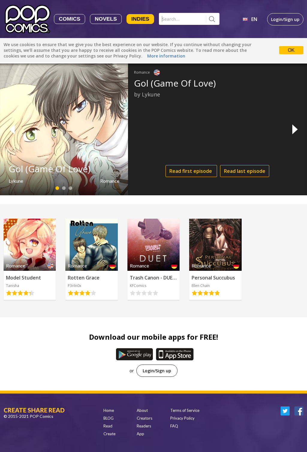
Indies (140, 19)
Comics (69, 19)
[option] (153, 129)
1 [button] (57, 188)
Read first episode (191, 171)
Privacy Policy (182, 418)
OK (291, 50)
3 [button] (70, 188)
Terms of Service (184, 410)
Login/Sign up (285, 19)
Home (108, 410)
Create (109, 433)
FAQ (174, 426)
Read (107, 426)
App (140, 433)
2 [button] (64, 188)
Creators (144, 418)
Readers (144, 426)
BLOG (108, 418)
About (142, 410)
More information (166, 56)
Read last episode (244, 171)
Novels (106, 19)
